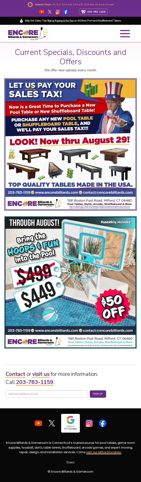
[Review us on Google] (70, 423)
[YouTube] (41, 11)
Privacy (70, 462)
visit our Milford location (103, 452)
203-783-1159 (34, 382)
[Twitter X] (49, 11)
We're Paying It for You (60, 20)
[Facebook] (65, 11)
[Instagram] (57, 11)
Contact (15, 374)
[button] (125, 34)
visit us (40, 374)
